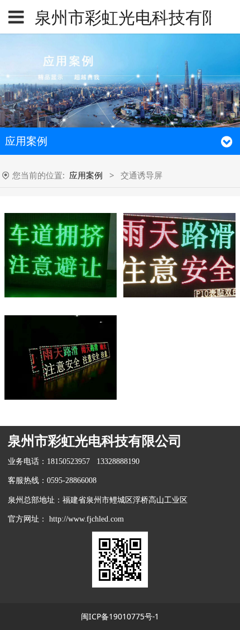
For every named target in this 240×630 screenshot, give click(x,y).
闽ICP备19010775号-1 (120, 616)
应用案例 (86, 175)
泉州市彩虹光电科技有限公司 (120, 17)
